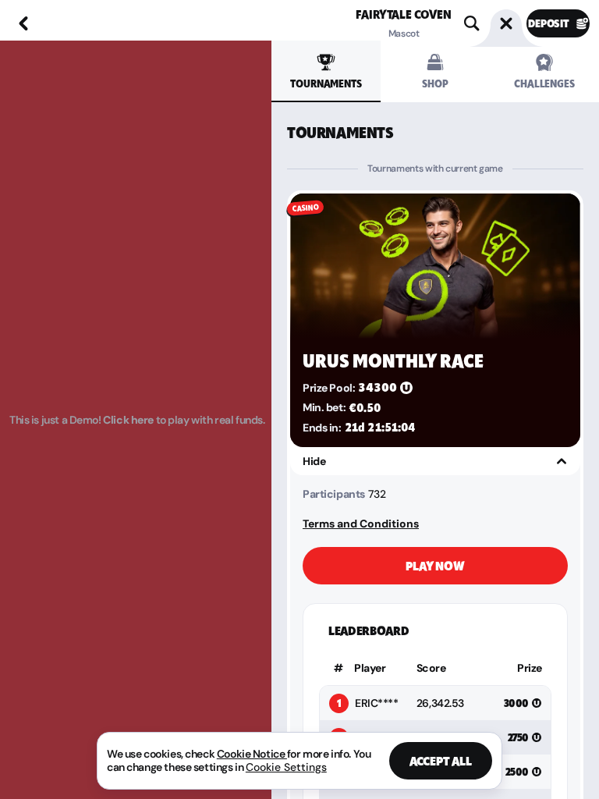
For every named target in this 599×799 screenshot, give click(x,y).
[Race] (506, 23)
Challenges (544, 84)
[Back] (23, 23)
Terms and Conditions (361, 524)
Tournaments (325, 84)
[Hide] (561, 461)
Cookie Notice (252, 754)
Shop (435, 84)
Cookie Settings (286, 767)
